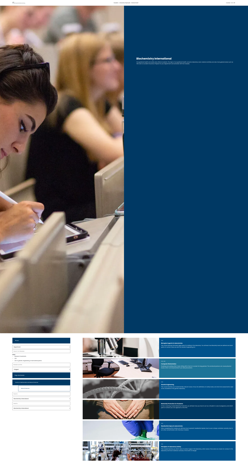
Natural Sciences (25, 388)
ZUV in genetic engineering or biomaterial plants (28, 360)
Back (17, 340)
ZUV (16, 358)
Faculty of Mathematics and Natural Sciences (26, 382)
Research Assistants (20, 356)
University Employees (124, 3)
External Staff (134, 3)
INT (234, 3)
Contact (228, 3)
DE (232, 3)
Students (116, 3)
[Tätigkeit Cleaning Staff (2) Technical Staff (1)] (41, 369)
